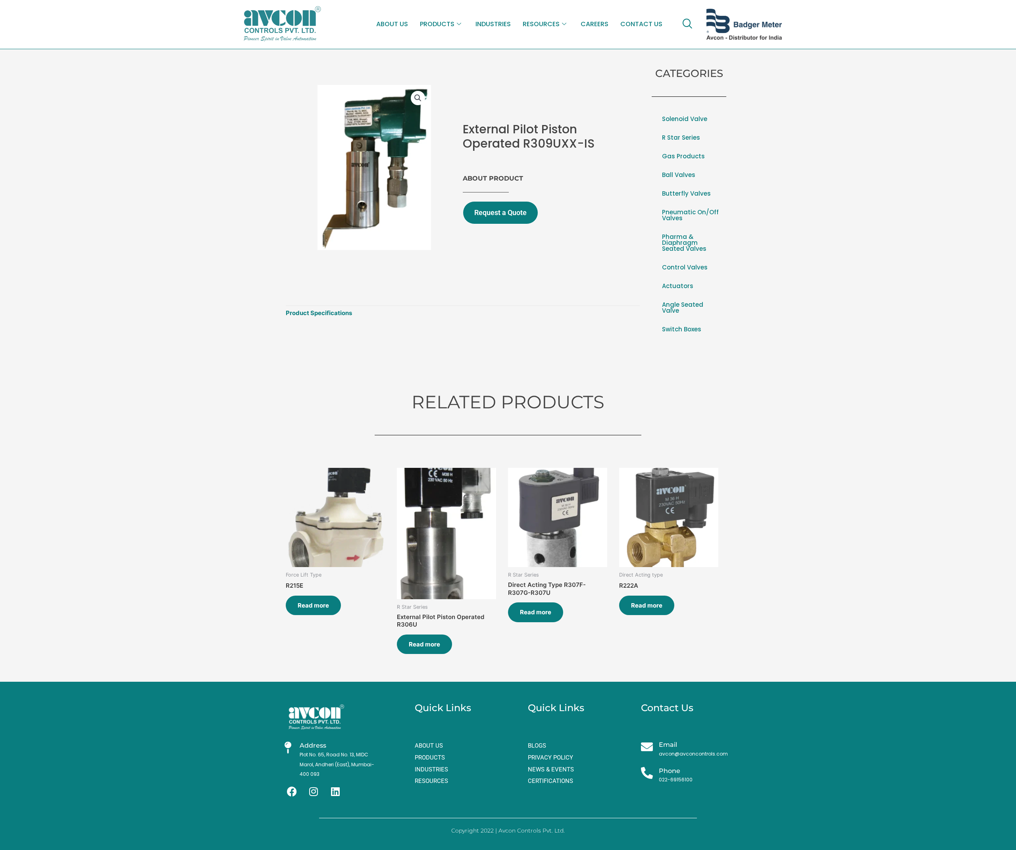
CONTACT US (641, 24)
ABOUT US (392, 24)
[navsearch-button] (687, 24)
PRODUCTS (437, 24)
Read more (313, 605)
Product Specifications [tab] (319, 313)
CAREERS (594, 24)
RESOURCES (541, 24)
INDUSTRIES (493, 24)
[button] (418, 98)
